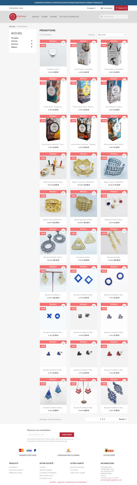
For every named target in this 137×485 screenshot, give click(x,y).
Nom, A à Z (112, 35)
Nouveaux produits (16, 470)
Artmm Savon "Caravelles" (83, 69)
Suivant (123, 419)
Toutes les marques (69, 16)
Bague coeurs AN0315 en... (53, 220)
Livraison (43, 467)
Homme (53, 16)
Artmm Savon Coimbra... (114, 107)
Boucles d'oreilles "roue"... (53, 257)
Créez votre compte (77, 473)
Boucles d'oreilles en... (53, 295)
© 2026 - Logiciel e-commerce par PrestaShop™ (68, 482)
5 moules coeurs (53, 69)
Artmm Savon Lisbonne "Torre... (53, 144)
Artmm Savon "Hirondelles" (114, 69)
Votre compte (77, 463)
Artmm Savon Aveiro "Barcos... (84, 107)
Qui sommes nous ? (47, 475)
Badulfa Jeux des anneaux (53, 182)
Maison (35, 16)
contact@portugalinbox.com (111, 480)
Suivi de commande (77, 467)
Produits (14, 38)
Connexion (74, 470)
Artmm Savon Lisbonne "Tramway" (83, 144)
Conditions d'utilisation (48, 473)
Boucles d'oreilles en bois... (84, 295)
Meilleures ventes (15, 473)
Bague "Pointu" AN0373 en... (114, 182)
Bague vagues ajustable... (83, 220)
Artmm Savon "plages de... (53, 107)
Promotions (13, 467)
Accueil (16, 33)
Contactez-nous (16, 8)
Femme (45, 16)
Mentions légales (46, 470)
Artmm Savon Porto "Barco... (114, 144)
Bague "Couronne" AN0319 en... (83, 182)
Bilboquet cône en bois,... (114, 220)
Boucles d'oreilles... (84, 257)
